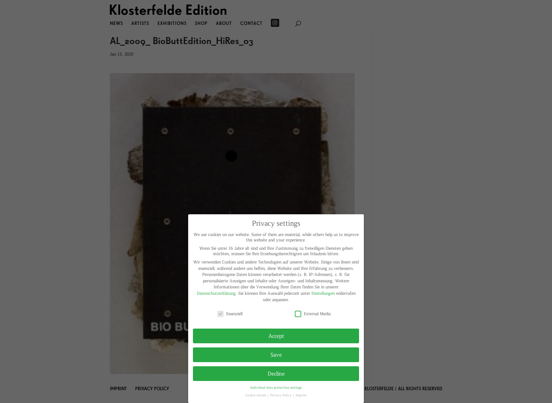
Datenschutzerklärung (216, 293)
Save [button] (276, 354)
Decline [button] (276, 373)
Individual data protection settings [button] (276, 387)
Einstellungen (323, 293)
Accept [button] (276, 335)
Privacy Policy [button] (281, 395)
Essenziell (234, 313)
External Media (317, 313)
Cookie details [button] (256, 395)
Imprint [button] (301, 395)
